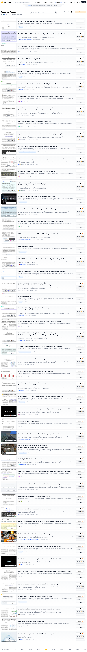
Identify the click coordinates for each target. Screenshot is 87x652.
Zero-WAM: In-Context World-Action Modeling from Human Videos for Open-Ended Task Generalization (33, 446)
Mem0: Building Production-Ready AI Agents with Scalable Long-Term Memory (41, 209)
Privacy (22, 649)
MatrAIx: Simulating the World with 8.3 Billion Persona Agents (36, 634)
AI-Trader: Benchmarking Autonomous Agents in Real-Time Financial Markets (40, 221)
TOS (16, 649)
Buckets (59, 2)
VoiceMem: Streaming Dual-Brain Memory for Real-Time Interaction (38, 146)
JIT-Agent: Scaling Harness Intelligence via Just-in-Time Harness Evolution (40, 346)
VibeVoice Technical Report (26, 246)
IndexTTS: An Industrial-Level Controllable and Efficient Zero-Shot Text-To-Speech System (44, 571)
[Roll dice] (56, 12)
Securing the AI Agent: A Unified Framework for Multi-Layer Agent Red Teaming (41, 271)
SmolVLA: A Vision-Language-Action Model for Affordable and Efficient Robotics (41, 521)
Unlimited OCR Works (24, 296)
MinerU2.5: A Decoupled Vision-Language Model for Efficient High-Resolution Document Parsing (32, 184)
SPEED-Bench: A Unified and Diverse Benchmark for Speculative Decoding (40, 546)
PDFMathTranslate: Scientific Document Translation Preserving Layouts (39, 584)
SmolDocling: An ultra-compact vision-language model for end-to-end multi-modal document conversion (34, 384)
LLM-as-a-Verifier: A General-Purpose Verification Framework (36, 371)
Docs (66, 2)
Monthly (68, 11)
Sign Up (83, 2)
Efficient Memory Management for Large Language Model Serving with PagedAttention (43, 159)
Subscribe (56, 5)
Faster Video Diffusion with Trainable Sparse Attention (34, 496)
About (30, 649)
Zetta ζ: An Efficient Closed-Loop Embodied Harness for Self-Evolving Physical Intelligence (44, 471)
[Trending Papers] (71, 12)
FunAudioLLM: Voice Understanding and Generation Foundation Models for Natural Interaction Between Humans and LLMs (37, 109)
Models (38, 2)
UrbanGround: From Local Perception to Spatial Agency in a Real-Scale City (40, 434)
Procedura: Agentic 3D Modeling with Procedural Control (34, 509)
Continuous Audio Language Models (28, 421)
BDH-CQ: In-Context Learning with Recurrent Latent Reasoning (36, 21)
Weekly (63, 11)
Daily (60, 11)
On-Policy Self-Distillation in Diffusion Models (31, 459)
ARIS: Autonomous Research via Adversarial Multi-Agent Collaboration (38, 234)
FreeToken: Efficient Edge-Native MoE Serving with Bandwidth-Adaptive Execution (42, 34)
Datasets (45, 2)
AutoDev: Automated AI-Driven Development (31, 621)
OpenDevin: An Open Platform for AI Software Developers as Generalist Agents (41, 96)
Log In (78, 2)
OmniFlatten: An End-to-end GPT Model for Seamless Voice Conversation (39, 321)
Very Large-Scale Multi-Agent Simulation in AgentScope (34, 121)
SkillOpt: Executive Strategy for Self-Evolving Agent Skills (35, 596)
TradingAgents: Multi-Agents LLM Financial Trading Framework (36, 46)
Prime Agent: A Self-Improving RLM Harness (31, 59)
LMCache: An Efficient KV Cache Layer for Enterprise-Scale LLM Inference (39, 609)
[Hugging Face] (46, 650)
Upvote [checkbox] (80, 21)
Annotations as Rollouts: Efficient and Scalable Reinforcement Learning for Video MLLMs (44, 484)
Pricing (70, 2)
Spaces (51, 2)
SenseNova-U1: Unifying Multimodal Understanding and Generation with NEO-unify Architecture (33, 309)
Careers (38, 649)
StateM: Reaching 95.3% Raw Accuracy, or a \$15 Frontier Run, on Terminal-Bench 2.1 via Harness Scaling (34, 284)
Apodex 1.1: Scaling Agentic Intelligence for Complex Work (35, 71)
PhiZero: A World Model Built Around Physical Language (34, 534)
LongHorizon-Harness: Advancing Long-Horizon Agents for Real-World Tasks (40, 559)
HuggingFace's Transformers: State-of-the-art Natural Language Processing (40, 396)
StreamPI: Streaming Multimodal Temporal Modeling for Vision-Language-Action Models (44, 409)
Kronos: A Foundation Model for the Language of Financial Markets (38, 359)
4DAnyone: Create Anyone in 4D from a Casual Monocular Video (36, 196)
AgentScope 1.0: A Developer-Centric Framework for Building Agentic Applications (42, 134)
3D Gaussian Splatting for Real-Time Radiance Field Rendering (36, 171)
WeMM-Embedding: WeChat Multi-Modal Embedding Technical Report (38, 84)
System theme (6, 649)
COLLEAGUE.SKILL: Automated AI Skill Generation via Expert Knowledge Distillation (42, 259)
